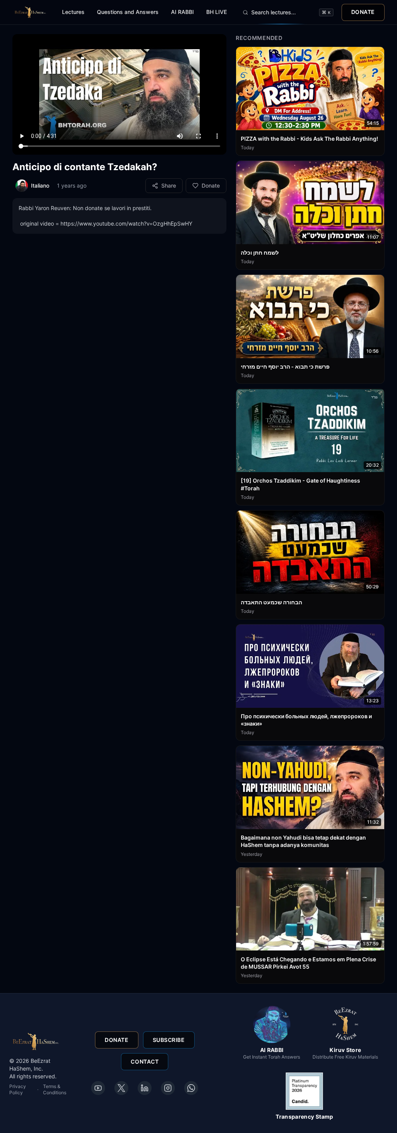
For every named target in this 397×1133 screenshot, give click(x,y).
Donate (363, 12)
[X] (121, 1088)
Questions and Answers (128, 12)
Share (168, 185)
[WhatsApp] (191, 1088)
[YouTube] (98, 1088)
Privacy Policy (17, 1089)
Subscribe (169, 1039)
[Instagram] (168, 1088)
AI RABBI (182, 12)
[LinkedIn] (145, 1088)
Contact (145, 1061)
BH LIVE (216, 12)
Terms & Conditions (54, 1089)
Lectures (73, 12)
